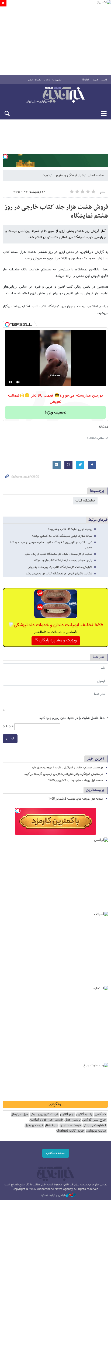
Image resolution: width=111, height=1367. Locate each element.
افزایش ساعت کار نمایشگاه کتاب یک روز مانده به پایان (60, 567)
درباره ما (47, 80)
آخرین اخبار (95, 759)
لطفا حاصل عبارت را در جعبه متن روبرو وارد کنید (73, 718)
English (85, 80)
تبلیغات (38, 80)
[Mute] (18, 382)
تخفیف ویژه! (55, 412)
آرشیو (30, 80)
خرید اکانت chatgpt (70, 1130)
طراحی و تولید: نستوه (53, 1195)
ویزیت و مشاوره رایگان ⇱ (56, 640)
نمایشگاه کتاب (85, 500)
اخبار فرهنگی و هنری (70, 175)
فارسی (104, 80)
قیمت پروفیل (34, 1125)
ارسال (10, 738)
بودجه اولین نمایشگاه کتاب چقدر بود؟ (70, 529)
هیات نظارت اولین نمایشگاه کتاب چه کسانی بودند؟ (62, 536)
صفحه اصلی (96, 175)
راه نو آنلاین (84, 1114)
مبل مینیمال (19, 1114)
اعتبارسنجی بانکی (94, 1125)
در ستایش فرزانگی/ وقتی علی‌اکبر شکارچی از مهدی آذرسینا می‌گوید (63, 774)
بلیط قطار (51, 1125)
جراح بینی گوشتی (94, 1119)
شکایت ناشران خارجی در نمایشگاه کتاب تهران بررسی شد (59, 573)
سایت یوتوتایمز (96, 1130)
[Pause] (10, 382)
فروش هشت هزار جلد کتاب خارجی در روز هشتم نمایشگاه (56, 212)
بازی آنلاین (67, 1114)
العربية (95, 80)
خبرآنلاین (55, 95)
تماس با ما (57, 80)
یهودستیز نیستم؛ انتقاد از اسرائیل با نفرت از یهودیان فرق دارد (67, 767)
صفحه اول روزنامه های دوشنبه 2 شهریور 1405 (75, 780)
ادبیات (46, 175)
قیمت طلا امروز (70, 1125)
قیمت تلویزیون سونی (44, 1114)
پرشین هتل (72, 1119)
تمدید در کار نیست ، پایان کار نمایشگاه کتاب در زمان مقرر (58, 554)
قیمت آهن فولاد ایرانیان (46, 1119)
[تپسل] (5, 156)
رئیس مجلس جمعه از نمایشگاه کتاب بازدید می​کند (62, 560)
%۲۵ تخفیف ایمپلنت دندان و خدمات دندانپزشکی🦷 (55, 625)
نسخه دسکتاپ (55, 1153)
